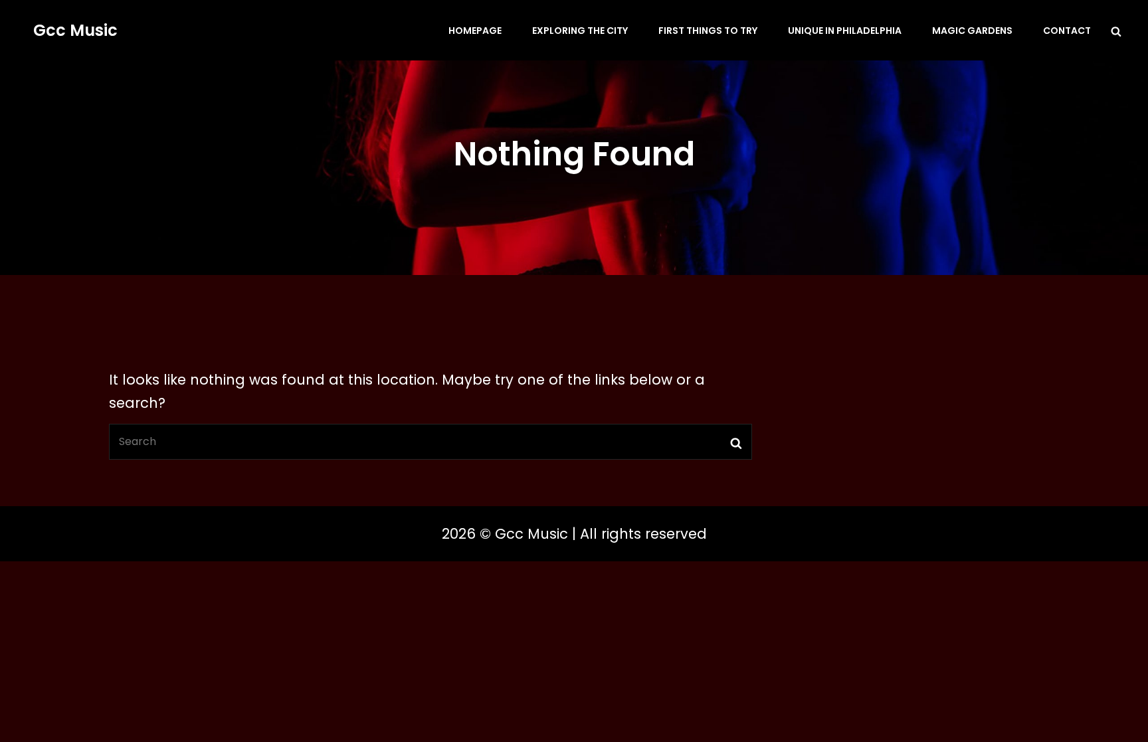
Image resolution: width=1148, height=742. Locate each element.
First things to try (707, 30)
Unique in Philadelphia (845, 30)
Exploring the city (580, 30)
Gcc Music (75, 30)
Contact (1067, 30)
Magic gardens (972, 30)
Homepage (475, 30)
